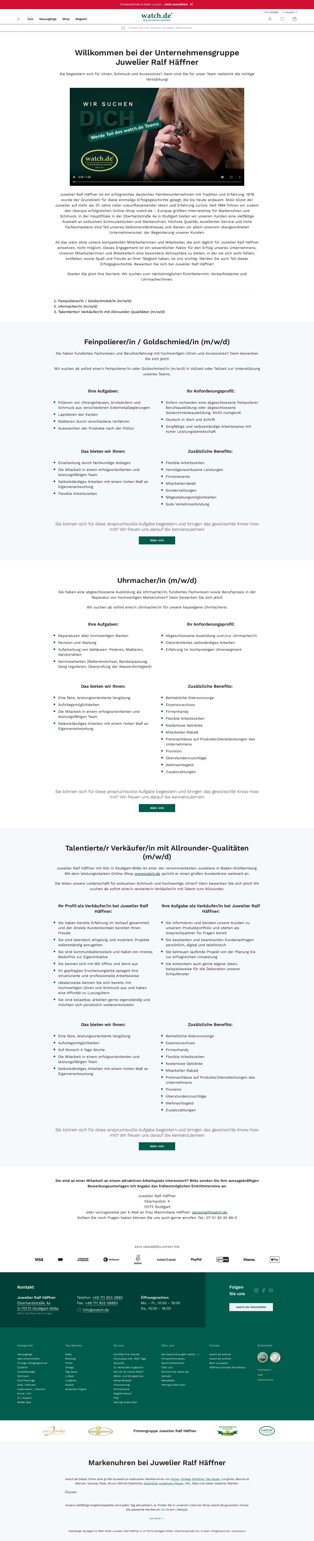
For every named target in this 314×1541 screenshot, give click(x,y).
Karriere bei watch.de (175, 1371)
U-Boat (69, 1376)
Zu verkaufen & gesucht (128, 1367)
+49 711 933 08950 (101, 1303)
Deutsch (290, 12)
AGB (260, 1374)
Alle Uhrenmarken (28, 1358)
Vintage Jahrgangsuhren (32, 1363)
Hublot (69, 1384)
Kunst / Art (24, 1393)
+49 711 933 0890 (107, 1297)
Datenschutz (265, 1379)
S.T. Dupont (24, 1397)
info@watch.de (96, 1310)
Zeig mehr (154, 1518)
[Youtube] (271, 1290)
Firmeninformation (173, 1358)
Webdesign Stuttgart (81, 1531)
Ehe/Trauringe (26, 1380)
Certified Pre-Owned (126, 1354)
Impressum (264, 1369)
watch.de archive (220, 1358)
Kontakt (166, 1376)
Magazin (81, 19)
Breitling (70, 1358)
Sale (30, 19)
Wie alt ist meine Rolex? (128, 1371)
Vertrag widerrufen (125, 1402)
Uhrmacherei (121, 1389)
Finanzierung (121, 1384)
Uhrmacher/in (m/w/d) (78, 306)
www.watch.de (147, 873)
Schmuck (23, 1376)
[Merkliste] (282, 19)
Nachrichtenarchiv (172, 1363)
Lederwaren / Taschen (31, 1389)
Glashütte (151, 1483)
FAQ (115, 1397)
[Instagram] (256, 1290)
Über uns (167, 1367)
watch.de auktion (220, 1354)
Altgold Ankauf (122, 1393)
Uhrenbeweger (26, 1371)
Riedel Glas (24, 1402)
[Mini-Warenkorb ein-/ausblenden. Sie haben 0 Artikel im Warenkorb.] (294, 19)
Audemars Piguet (75, 1389)
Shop (66, 19)
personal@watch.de (209, 1212)
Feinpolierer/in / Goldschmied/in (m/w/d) (94, 301)
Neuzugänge (48, 19)
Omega (69, 1367)
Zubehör (22, 1367)
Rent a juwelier (218, 1363)
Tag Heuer (71, 1371)
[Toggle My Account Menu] (270, 19)
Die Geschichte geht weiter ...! (180, 1354)
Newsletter (168, 1380)
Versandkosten (122, 1380)
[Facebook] (263, 1290)
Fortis (68, 1363)
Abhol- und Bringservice (128, 1376)
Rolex (68, 1354)
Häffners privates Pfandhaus (227, 1367)
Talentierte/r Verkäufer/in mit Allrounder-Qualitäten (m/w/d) (111, 312)
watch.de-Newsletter (251, 1307)
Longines (70, 1380)
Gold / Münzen (26, 1384)
